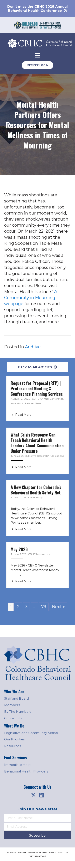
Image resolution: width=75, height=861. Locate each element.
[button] (33, 795)
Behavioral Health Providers (26, 771)
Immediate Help (17, 765)
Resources (12, 746)
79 (43, 606)
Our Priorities (14, 739)
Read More (22, 415)
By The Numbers (17, 712)
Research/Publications (50, 455)
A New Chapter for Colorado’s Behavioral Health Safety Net (36, 490)
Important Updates (22, 403)
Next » (58, 606)
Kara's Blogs (35, 497)
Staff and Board (16, 698)
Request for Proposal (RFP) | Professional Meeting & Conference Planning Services (37, 388)
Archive (33, 346)
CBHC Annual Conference (47, 398)
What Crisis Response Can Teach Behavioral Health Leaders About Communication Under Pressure (37, 443)
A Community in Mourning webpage (30, 297)
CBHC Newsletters (39, 554)
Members (12, 705)
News (38, 403)
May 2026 (19, 549)
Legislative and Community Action (31, 733)
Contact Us (13, 718)
